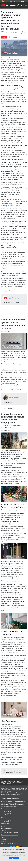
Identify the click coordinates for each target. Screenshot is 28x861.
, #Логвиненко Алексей (15, 291)
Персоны (3, 781)
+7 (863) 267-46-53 (6, 822)
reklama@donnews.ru (7, 814)
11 (9, 385)
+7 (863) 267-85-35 (6, 820)
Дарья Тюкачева (14, 398)
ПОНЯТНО (14, 858)
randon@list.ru (5, 823)
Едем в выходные (6, 780)
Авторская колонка (6, 782)
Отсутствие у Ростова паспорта (10, 58)
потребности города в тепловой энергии (11, 206)
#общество (4, 291)
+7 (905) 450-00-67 (6, 813)
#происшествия (5, 390)
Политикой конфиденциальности (18, 855)
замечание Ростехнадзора (16, 168)
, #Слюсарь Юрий (15, 390)
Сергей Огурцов (13, 298)
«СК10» (13, 460)
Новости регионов (6, 783)
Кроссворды (11, 781)
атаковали (12, 377)
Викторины (20, 781)
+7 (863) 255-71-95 (6, 811)
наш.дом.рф (19, 759)
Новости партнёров (18, 782)
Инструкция (16, 780)
